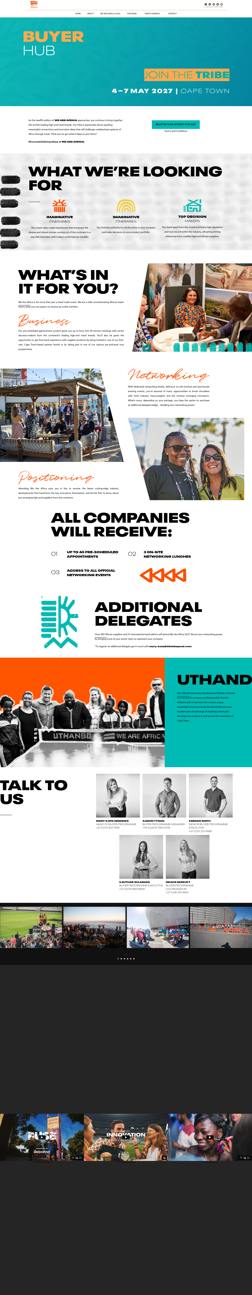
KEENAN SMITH (200, 820)
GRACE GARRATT (178, 881)
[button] (118, 958)
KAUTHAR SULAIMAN (134, 881)
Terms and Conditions (175, 131)
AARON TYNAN (153, 820)
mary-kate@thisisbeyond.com (170, 646)
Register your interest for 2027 (176, 125)
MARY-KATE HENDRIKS (112, 820)
